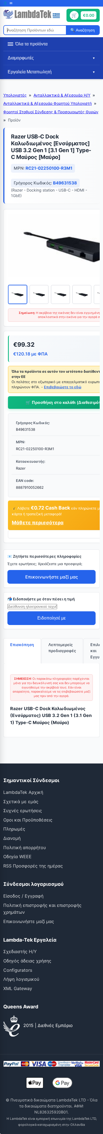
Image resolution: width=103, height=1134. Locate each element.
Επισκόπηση (22, 644)
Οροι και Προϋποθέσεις (27, 820)
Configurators (17, 970)
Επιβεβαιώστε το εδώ (62, 387)
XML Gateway (17, 988)
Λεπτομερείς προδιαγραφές (62, 647)
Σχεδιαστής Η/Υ (20, 951)
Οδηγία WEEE (17, 856)
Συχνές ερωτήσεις (22, 810)
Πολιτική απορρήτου (24, 847)
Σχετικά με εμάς (20, 801)
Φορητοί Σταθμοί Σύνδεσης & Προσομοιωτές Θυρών (50, 111)
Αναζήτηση (85, 30)
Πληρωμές (14, 829)
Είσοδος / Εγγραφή (23, 896)
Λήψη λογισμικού (21, 979)
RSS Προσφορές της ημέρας (33, 866)
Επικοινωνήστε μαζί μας (51, 577)
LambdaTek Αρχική (23, 792)
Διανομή (12, 838)
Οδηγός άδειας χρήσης (27, 961)
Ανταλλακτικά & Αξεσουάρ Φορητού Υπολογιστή (47, 103)
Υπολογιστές (15, 95)
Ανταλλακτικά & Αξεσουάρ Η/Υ (62, 95)
